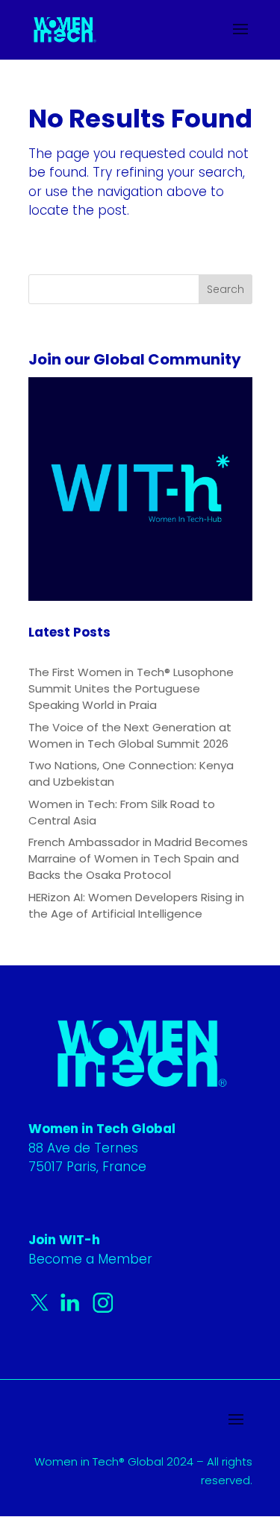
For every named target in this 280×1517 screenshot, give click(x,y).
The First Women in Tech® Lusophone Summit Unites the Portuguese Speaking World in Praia (131, 688)
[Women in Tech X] (43, 1309)
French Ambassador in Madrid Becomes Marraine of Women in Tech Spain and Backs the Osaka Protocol (138, 858)
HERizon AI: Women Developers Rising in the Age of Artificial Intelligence (136, 905)
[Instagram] (103, 1309)
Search (225, 289)
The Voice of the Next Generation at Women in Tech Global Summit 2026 (129, 735)
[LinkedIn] (73, 1309)
